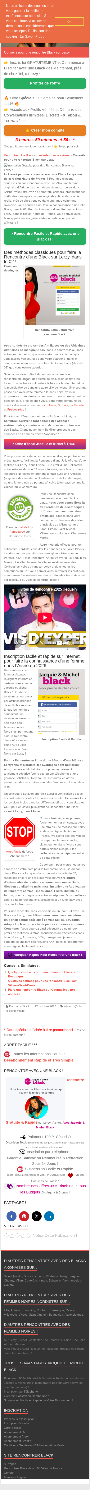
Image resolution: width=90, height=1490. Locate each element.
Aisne (65, 155)
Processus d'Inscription (19, 1419)
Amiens (16, 1310)
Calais (70, 1310)
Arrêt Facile (13, 851)
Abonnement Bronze (17, 1441)
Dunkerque (56, 1310)
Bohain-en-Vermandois (64, 1280)
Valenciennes (74, 1314)
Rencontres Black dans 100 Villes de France (33, 1468)
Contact (9, 1472)
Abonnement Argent (17, 1436)
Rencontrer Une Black (18, 155)
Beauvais (55, 1314)
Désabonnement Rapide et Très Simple (38, 1060)
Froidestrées (15, 409)
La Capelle (77, 405)
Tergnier (74, 1276)
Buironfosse (48, 405)
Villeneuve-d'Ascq (15, 1314)
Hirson (43, 1280)
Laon (40, 1276)
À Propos (10, 1464)
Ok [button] (69, 21)
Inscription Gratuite (16, 1423)
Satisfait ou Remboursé (31, 1396)
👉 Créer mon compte (45, 130)
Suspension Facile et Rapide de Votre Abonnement (37, 1400)
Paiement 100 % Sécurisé (21, 1378)
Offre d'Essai (12, 1427)
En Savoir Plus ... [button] (32, 36)
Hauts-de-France (47, 155)
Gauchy (9, 1285)
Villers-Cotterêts (26, 1280)
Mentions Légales (15, 1477)
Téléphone (31, 1391)
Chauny (9, 1280)
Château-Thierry (56, 1276)
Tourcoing (28, 1310)
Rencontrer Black (19, 1006)
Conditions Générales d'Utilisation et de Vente (34, 1445)
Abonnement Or (14, 1432)
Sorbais (63, 405)
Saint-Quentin (13, 1276)
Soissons (30, 1276)
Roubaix (42, 1310)
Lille (6, 1310)
